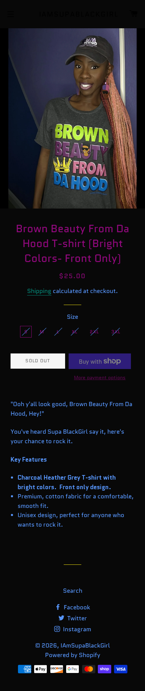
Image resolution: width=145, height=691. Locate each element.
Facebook (76, 607)
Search (72, 590)
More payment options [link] (100, 377)
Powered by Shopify (72, 655)
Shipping (39, 291)
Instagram (76, 629)
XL (75, 331)
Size (72, 316)
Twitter (76, 618)
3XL (115, 331)
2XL (94, 331)
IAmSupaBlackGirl (72, 14)
